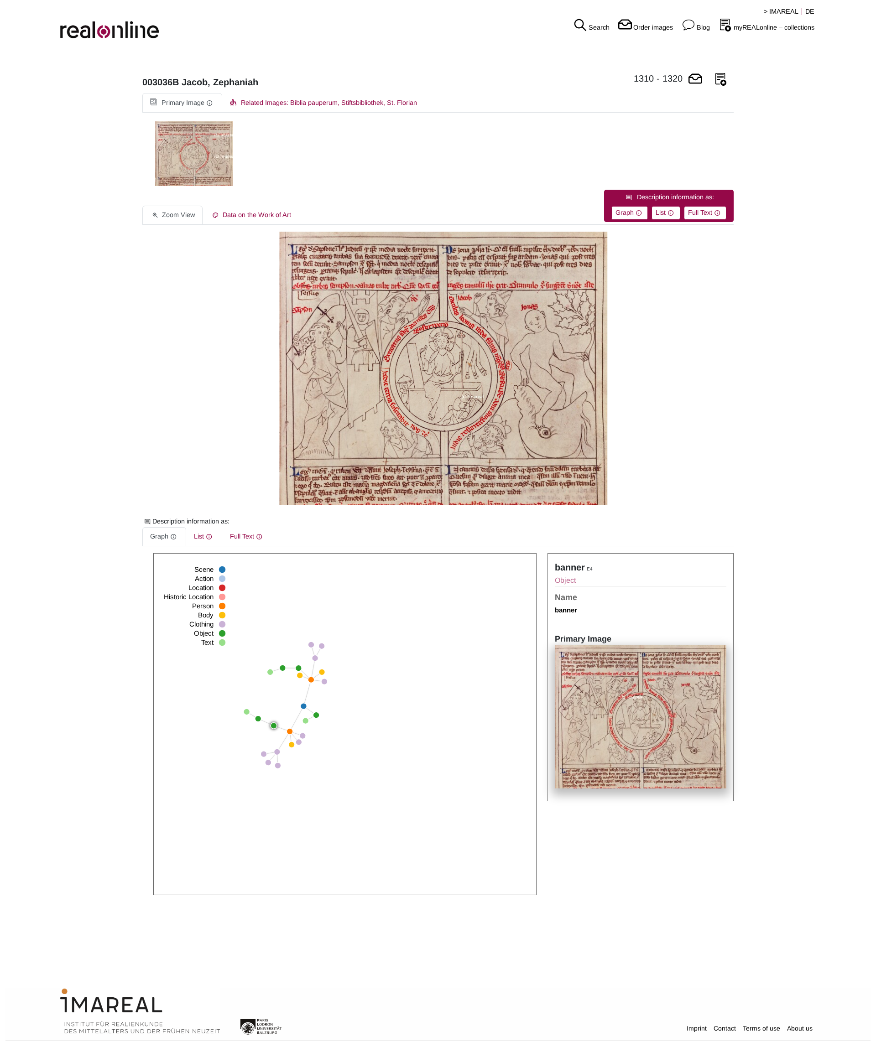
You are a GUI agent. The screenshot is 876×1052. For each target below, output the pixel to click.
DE (809, 11)
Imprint (697, 1028)
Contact (725, 1028)
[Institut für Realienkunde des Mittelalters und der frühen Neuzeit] (140, 1011)
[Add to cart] (695, 79)
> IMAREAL (781, 11)
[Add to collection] (721, 79)
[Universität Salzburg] (261, 1026)
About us (800, 1028)
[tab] (182, 103)
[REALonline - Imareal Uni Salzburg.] (146, 23)
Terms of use (761, 1028)
